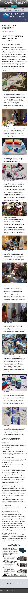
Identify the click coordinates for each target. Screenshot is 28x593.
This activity (6, 94)
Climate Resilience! (6, 464)
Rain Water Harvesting (9, 354)
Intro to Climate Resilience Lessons (10, 485)
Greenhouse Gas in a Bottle (10, 217)
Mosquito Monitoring (8, 250)
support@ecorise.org (18, 495)
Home (3, 31)
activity (20, 288)
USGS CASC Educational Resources (10, 511)
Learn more (14, 6)
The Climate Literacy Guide (8, 457)
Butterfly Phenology (8, 91)
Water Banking (7, 425)
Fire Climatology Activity (9, 180)
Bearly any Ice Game (6, 449)
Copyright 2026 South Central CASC (8, 590)
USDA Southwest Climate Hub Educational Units (12, 525)
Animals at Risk (5, 442)
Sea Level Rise (7, 391)
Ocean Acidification (8, 322)
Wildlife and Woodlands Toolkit (9, 533)
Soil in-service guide (6, 505)
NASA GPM (6, 286)
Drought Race (7, 155)
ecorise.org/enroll (7, 493)
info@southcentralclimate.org (18, 10)
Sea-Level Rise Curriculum (8, 497)
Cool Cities (6, 126)
